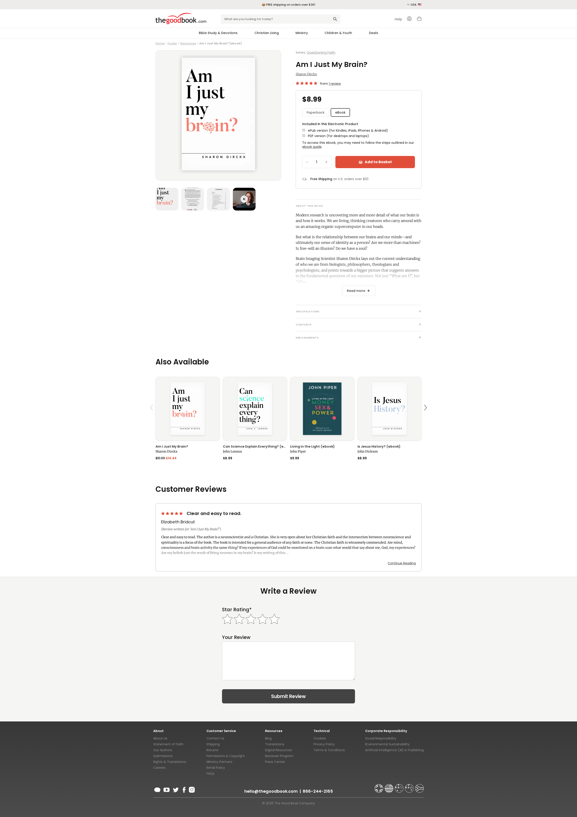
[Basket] (419, 20)
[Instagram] (191, 789)
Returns (212, 750)
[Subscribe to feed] (157, 789)
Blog (268, 738)
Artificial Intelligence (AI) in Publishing (394, 750)
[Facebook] (184, 789)
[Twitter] (175, 789)
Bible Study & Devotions (218, 33)
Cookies (320, 738)
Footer (172, 43)
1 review (335, 83)
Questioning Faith (321, 52)
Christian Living (266, 33)
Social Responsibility (380, 738)
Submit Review (288, 696)
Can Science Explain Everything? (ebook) (255, 446)
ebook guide (312, 146)
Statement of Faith (168, 744)
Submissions (163, 756)
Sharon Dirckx (306, 74)
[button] (152, 418)
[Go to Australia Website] (399, 786)
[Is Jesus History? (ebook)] (389, 408)
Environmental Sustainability (387, 744)
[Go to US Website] (389, 786)
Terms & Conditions (329, 750)
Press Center (275, 762)
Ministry (301, 33)
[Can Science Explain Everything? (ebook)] (255, 408)
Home (160, 43)
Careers (159, 767)
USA (414, 4)
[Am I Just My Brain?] (187, 408)
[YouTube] (167, 789)
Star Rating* (237, 609)
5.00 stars (307, 83)
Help (398, 19)
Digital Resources (278, 750)
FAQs (210, 773)
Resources (188, 43)
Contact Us (215, 738)
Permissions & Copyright (225, 756)
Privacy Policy (324, 744)
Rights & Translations (169, 762)
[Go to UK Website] (379, 786)
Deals (373, 33)
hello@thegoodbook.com (271, 791)
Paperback (316, 112)
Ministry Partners (219, 762)
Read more (356, 290)
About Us (160, 738)
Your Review (236, 637)
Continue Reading (402, 563)
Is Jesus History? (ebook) (379, 446)
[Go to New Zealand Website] (409, 786)
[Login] (409, 19)
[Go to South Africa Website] (419, 786)
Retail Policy (215, 767)
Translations (274, 744)
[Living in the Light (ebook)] (322, 408)
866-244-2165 (318, 791)
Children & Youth (338, 33)
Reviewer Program (279, 756)
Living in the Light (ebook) (312, 446)
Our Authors (162, 750)
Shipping (213, 744)
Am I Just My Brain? (172, 446)
